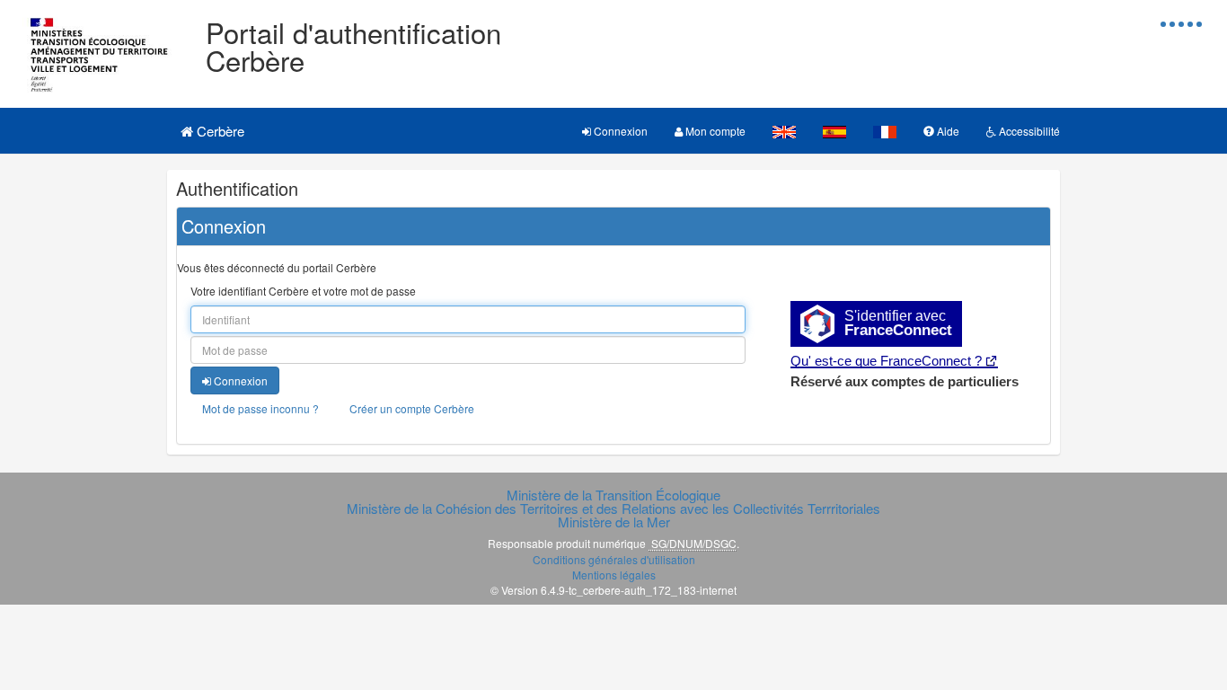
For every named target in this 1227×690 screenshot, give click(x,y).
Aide (946, 130)
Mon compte (714, 130)
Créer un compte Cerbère (411, 408)
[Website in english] (784, 131)
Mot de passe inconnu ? (260, 408)
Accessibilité (1028, 130)
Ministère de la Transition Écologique (613, 494)
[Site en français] (885, 131)
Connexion (619, 130)
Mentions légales (614, 574)
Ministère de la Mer (614, 521)
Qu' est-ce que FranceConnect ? (886, 360)
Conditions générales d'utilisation (614, 559)
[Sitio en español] (834, 131)
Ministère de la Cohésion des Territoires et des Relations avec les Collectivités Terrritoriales (613, 508)
